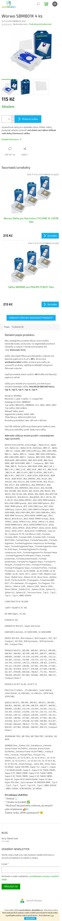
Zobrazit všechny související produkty (31, 317)
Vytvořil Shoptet (34, 900)
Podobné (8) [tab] (18, 327)
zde (52, 915)
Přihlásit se (11, 886)
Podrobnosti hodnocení (40, 24)
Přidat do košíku (30, 119)
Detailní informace (10, 139)
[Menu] (55, 4)
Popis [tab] (7, 327)
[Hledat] (38, 4)
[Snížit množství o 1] (12, 121)
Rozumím (30, 918)
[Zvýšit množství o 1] (12, 117)
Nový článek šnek (10, 838)
